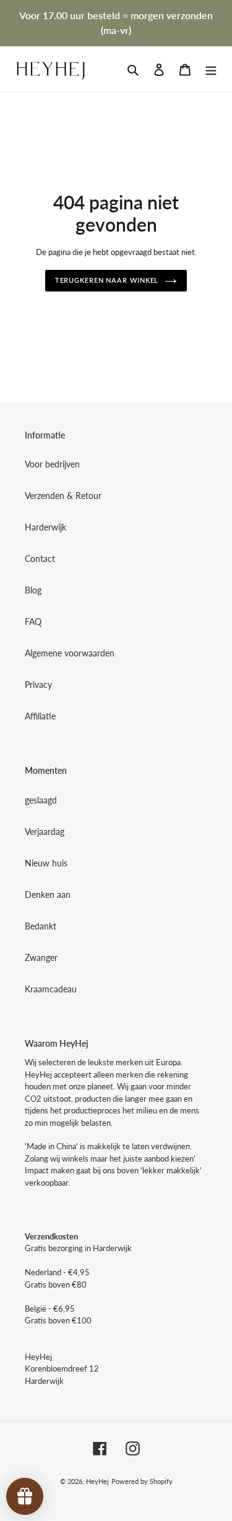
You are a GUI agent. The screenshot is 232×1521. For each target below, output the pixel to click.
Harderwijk (45, 527)
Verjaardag (44, 831)
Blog (33, 590)
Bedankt (40, 926)
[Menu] (211, 69)
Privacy (38, 684)
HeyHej (97, 1481)
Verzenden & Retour (63, 495)
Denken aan (48, 894)
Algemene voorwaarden (69, 653)
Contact (40, 558)
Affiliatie (40, 716)
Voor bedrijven (52, 464)
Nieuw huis (46, 863)
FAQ (33, 621)
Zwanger (41, 957)
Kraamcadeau (51, 989)
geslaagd (41, 800)
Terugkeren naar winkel (107, 280)
